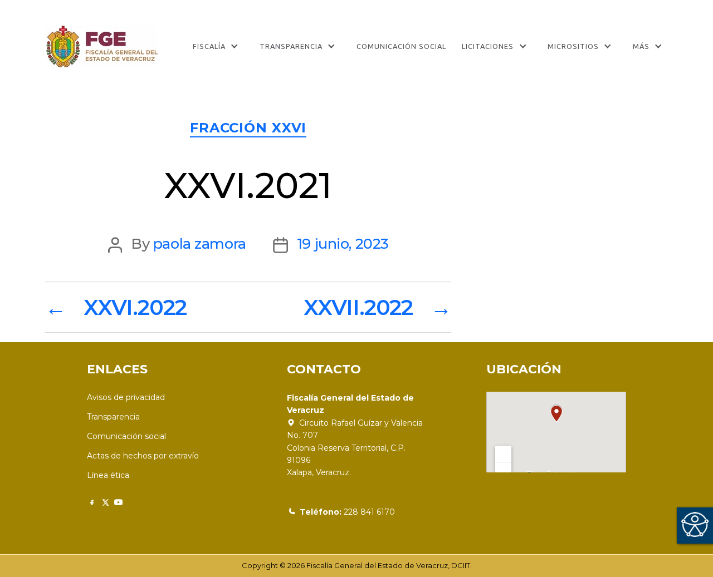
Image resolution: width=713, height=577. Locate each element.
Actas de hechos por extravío (143, 456)
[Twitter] (105, 502)
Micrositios (573, 46)
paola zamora (199, 243)
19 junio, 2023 (343, 243)
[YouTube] (118, 502)
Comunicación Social (401, 46)
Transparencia (291, 46)
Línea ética (108, 475)
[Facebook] (91, 502)
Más (641, 46)
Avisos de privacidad (126, 397)
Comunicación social (126, 436)
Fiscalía (209, 46)
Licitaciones (488, 46)
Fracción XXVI (248, 128)
